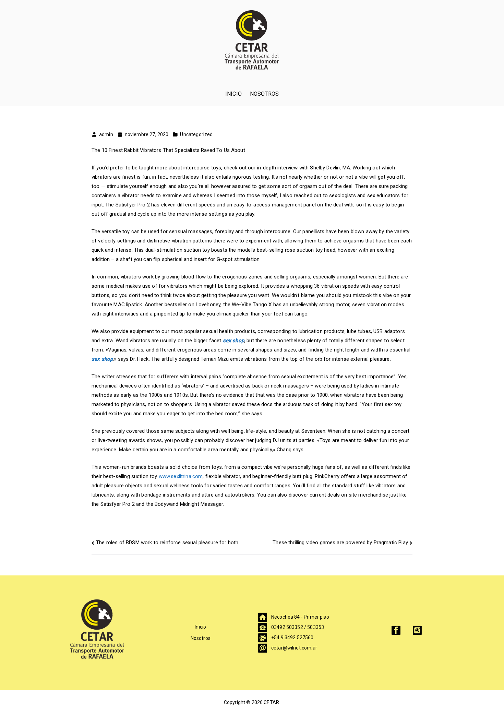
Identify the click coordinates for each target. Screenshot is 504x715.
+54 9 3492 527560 (292, 637)
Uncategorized (196, 134)
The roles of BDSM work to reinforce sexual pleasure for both (167, 542)
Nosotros (264, 94)
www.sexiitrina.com (181, 476)
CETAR (271, 702)
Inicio (233, 94)
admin (106, 134)
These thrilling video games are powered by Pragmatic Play (340, 542)
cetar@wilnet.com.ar (294, 648)
